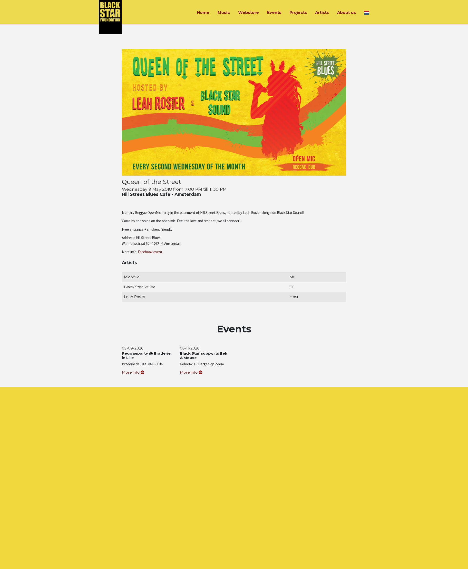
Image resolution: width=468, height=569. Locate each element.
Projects (298, 12)
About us (346, 12)
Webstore (248, 12)
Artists (322, 12)
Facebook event (150, 252)
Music (224, 12)
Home (203, 12)
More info (131, 372)
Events (274, 12)
